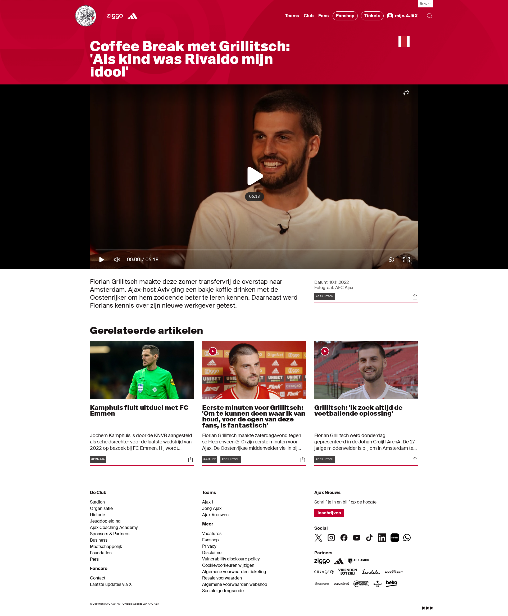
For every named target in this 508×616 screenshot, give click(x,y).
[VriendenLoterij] (347, 572)
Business (98, 540)
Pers (94, 559)
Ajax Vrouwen (215, 515)
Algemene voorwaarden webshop (234, 584)
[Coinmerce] (322, 584)
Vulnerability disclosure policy (231, 559)
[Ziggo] (115, 16)
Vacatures (211, 533)
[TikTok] (369, 537)
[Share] (415, 297)
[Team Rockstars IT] (394, 572)
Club (309, 16)
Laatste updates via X (111, 584)
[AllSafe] (361, 584)
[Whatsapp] (407, 537)
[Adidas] (339, 561)
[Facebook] (344, 537)
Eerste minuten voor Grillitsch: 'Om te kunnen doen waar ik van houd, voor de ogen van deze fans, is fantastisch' (253, 416)
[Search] (430, 16)
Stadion (97, 502)
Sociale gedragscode (223, 590)
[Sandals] (370, 572)
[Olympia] (341, 584)
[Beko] (391, 584)
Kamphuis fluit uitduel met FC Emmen (139, 410)
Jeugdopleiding (105, 521)
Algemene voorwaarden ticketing (234, 571)
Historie (97, 515)
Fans (323, 16)
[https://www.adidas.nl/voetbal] (133, 16)
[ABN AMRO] (358, 561)
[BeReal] (395, 537)
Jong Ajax (211, 508)
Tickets (372, 16)
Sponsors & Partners (109, 534)
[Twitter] (318, 537)
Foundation (101, 553)
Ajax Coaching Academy (114, 527)
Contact (97, 578)
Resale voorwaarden (222, 578)
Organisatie (101, 508)
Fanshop (345, 16)
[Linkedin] (382, 537)
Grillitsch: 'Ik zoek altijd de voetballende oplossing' (358, 410)
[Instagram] (331, 537)
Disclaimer (212, 552)
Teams (292, 16)
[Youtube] (356, 537)
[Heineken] (378, 584)
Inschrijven (329, 513)
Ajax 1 (207, 502)
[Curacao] (324, 572)
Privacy (209, 546)
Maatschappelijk (106, 546)
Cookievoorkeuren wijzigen (228, 565)
